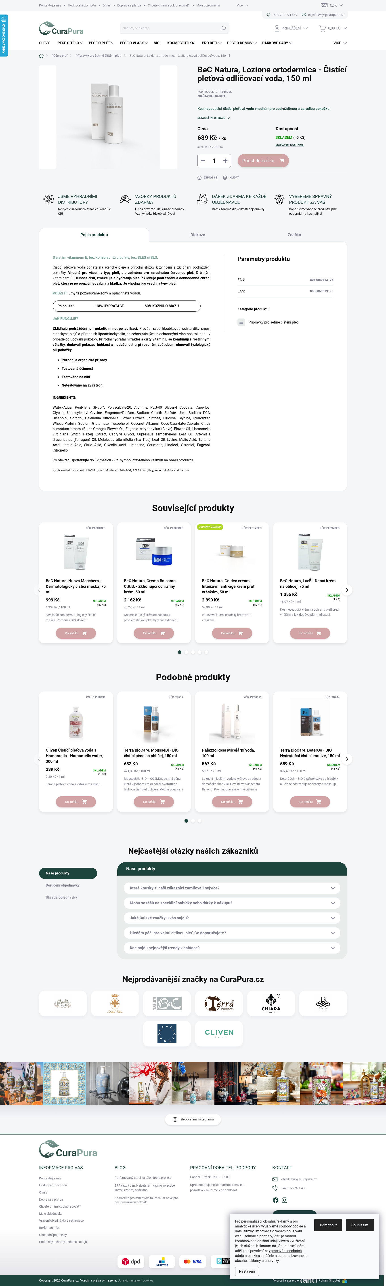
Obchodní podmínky (53, 1235)
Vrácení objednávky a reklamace (61, 1220)
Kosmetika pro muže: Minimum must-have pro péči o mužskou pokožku (146, 1200)
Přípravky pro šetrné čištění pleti (274, 322)
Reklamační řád (50, 1227)
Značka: (211, 96)
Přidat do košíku (258, 160)
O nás (107, 5)
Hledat (223, 28)
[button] (179, 652)
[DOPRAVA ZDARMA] (232, 551)
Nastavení (247, 1271)
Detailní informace (211, 118)
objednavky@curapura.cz (299, 1179)
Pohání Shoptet (330, 1280)
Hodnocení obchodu (82, 5)
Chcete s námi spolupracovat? (169, 5)
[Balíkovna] (161, 1261)
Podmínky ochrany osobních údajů (63, 1242)
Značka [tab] (294, 234)
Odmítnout (328, 1225)
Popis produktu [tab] (94, 234)
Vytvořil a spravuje (286, 1280)
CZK (333, 5)
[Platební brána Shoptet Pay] (193, 1261)
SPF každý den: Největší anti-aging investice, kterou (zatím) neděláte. (145, 1188)
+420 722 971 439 (293, 1188)
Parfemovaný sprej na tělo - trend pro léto (143, 1177)
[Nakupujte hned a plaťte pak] (224, 1262)
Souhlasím (359, 1225)
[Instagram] (284, 1199)
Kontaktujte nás (50, 5)
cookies (254, 1256)
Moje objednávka (208, 5)
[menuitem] (46, 43)
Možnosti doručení (290, 145)
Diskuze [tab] (198, 234)
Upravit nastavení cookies (135, 1280)
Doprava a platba (129, 5)
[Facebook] (275, 1199)
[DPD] (131, 1261)
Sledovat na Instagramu (197, 1119)
